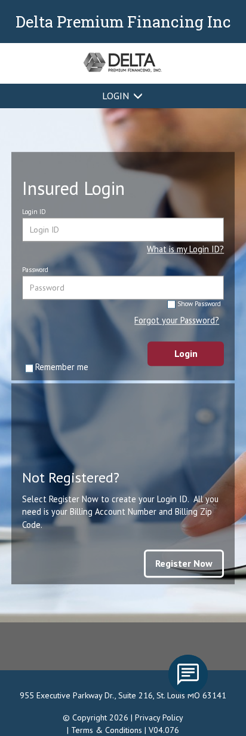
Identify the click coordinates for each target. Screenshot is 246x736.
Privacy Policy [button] (159, 717)
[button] (185, 249)
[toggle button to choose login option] (137, 96)
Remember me (61, 366)
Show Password (199, 304)
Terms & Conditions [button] (106, 730)
